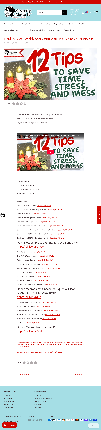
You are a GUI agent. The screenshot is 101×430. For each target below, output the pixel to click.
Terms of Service (9, 401)
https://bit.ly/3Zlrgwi (54, 268)
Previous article (24, 374)
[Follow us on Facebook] (29, 420)
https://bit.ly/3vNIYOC (53, 284)
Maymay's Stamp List (11, 30)
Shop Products (58, 24)
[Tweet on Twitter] (21, 103)
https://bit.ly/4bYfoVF (44, 205)
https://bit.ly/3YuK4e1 (48, 222)
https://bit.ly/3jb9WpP (37, 252)
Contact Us (37, 395)
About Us (7, 395)
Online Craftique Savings (30, 24)
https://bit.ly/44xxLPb (41, 214)
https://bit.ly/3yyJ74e (41, 280)
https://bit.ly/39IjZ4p (33, 322)
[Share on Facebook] (13, 103)
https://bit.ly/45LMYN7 (50, 310)
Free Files (82, 24)
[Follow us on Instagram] (33, 420)
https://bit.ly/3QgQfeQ (49, 264)
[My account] (83, 12)
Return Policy (38, 404)
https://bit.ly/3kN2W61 (46, 256)
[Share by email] (25, 103)
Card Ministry (8, 407)
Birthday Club (8, 404)
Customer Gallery (54, 30)
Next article (78, 374)
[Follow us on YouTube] (37, 420)
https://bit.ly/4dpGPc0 (30, 246)
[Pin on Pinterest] (17, 103)
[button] (99, 215)
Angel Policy (38, 407)
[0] (95, 12)
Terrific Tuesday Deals (11, 24)
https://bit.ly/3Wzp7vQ (64, 230)
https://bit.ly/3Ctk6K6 (44, 276)
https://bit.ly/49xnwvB (50, 302)
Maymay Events (69, 30)
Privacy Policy (8, 398)
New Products (45, 24)
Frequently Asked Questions (43, 398)
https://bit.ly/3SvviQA (54, 209)
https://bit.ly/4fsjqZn (29, 296)
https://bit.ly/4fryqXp (57, 238)
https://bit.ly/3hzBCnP (45, 260)
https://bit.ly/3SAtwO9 (56, 226)
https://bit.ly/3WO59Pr (50, 218)
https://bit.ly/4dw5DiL (30, 331)
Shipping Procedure (40, 401)
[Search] (64, 12)
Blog (23, 30)
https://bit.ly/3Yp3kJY (57, 234)
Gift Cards (72, 24)
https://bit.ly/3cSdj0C (54, 352)
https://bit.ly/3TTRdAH (43, 306)
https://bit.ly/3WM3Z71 (42, 272)
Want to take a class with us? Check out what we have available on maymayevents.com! (50, 2)
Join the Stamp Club (36, 30)
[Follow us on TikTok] (40, 420)
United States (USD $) (11, 416)
